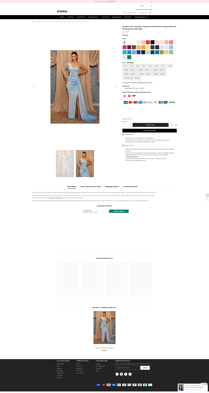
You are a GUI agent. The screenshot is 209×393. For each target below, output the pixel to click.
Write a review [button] (119, 211)
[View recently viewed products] (207, 195)
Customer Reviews (130, 187)
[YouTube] (130, 374)
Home (33, 21)
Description (71, 187)
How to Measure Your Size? (90, 187)
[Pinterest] (125, 374)
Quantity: (124, 121)
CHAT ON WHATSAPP (149, 130)
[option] (104, 1)
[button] (33, 86)
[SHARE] (175, 125)
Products (39, 21)
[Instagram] (121, 374)
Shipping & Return (112, 187)
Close (151, 1)
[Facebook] (117, 374)
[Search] (145, 6)
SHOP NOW (112, 1)
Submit (145, 368)
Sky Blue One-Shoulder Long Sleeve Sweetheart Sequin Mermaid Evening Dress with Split (104, 348)
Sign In (150, 13)
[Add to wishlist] (172, 125)
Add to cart (150, 125)
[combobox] (144, 6)
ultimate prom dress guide (55, 197)
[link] (68, 293)
